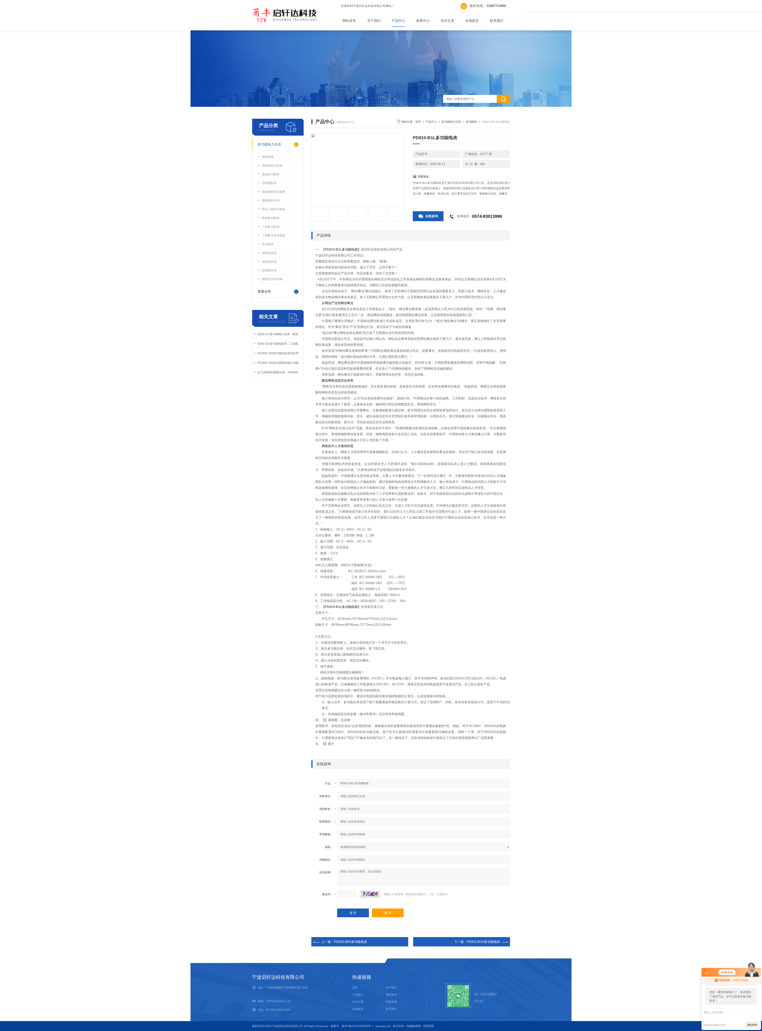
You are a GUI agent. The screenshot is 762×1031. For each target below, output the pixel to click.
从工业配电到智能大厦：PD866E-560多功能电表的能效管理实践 (279, 372)
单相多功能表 (271, 218)
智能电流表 (269, 253)
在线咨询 (431, 216)
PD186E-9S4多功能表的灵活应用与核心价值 (279, 353)
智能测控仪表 (271, 200)
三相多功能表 (271, 226)
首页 (418, 121)
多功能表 (268, 244)
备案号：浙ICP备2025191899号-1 (352, 1026)
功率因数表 (269, 183)
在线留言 (472, 21)
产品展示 (357, 994)
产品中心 (398, 21)
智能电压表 (269, 261)
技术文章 (447, 21)
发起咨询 (752, 1024)
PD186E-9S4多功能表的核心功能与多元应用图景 (279, 362)
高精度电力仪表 (272, 165)
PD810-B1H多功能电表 (483, 941)
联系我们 (496, 21)
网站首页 (349, 21)
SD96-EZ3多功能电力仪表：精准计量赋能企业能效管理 (279, 334)
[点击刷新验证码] (370, 894)
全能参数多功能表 (274, 191)
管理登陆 (428, 1026)
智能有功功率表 (272, 279)
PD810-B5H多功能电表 (350, 941)
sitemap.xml (383, 1026)
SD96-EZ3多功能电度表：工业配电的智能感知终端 (279, 343)
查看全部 (264, 291)
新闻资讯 (391, 994)
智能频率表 (269, 270)
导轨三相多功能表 (274, 209)
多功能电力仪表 (269, 144)
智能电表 (268, 156)
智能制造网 (414, 1026)
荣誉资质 (391, 1001)
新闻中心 (423, 21)
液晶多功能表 (271, 174)
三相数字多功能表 (274, 235)
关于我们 (374, 21)
